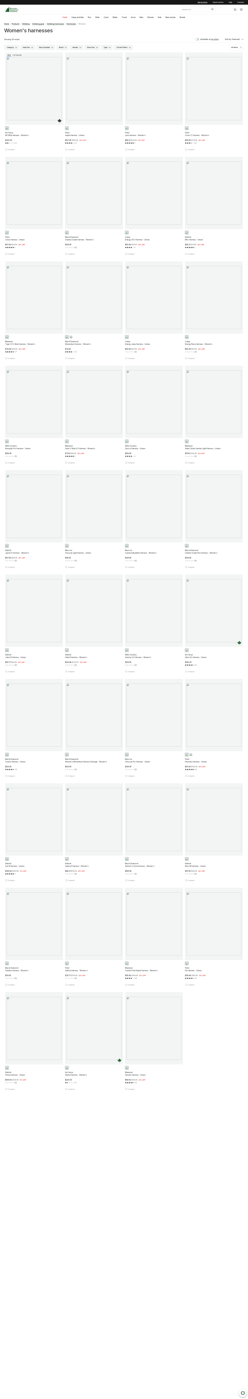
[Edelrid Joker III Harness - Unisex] (34, 623)
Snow (133, 17)
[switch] (203, 39)
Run (89, 17)
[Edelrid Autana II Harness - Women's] (94, 832)
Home (6, 24)
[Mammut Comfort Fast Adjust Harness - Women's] (154, 937)
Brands (182, 17)
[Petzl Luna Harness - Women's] (154, 101)
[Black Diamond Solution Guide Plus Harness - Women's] (214, 519)
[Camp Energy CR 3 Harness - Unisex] (154, 206)
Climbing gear (38, 24)
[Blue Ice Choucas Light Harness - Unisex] (94, 519)
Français (240, 2)
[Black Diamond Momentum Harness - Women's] (94, 310)
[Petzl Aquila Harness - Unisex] (94, 101)
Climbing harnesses (55, 24)
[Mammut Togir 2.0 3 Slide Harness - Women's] (34, 310)
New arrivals (170, 17)
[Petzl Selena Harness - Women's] (94, 937)
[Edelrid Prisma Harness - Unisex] (34, 1041)
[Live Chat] (243, 1393)
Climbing (26, 24)
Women (150, 17)
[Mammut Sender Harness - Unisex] (154, 1041)
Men (141, 17)
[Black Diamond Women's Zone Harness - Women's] (154, 832)
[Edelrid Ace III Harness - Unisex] (34, 832)
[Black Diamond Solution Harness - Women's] (34, 937)
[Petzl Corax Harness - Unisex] (34, 206)
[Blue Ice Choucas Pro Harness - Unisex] (154, 728)
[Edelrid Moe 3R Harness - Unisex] (214, 832)
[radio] (7, 128)
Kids (159, 17)
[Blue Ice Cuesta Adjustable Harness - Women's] (154, 519)
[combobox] (204, 9)
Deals (65, 17)
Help (230, 2)
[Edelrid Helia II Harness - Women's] (94, 623)
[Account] (241, 9)
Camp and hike (77, 17)
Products (16, 24)
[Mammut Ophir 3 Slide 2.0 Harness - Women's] (94, 415)
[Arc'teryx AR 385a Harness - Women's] (34, 101)
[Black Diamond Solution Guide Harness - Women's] (94, 206)
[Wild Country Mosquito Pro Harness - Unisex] (34, 415)
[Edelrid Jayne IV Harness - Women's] (34, 519)
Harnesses (71, 24)
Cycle (106, 17)
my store (215, 39)
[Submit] (212, 9)
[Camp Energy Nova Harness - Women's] (214, 310)
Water (115, 17)
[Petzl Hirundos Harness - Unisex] (214, 728)
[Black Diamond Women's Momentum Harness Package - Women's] (94, 728)
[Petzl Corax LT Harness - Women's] (214, 101)
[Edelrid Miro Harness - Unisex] (214, 206)
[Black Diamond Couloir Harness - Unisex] (34, 728)
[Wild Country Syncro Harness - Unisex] (154, 415)
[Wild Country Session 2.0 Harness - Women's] (154, 623)
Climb (97, 17)
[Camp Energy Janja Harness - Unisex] (154, 310)
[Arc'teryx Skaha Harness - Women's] (94, 1041)
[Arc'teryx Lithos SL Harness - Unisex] (214, 623)
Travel (124, 17)
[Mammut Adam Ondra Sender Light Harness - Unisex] (214, 415)
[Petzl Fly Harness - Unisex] (214, 937)
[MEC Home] (11, 9)
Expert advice (218, 2)
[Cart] (235, 9)
